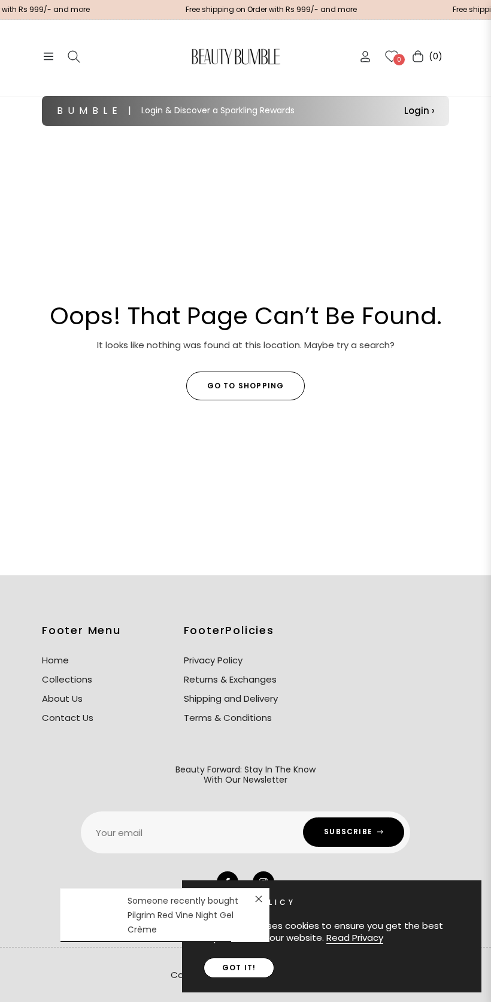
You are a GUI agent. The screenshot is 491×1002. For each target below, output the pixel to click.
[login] (365, 56)
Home (55, 660)
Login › (419, 110)
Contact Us (67, 717)
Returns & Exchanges (230, 679)
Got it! (239, 967)
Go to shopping (245, 386)
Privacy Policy (213, 660)
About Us (62, 698)
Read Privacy (354, 937)
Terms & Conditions (228, 717)
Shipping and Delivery (231, 698)
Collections (67, 679)
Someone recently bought (183, 901)
